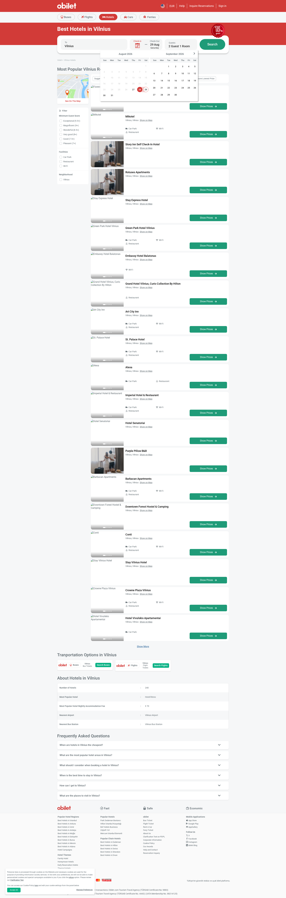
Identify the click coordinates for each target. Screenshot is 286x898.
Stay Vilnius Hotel (136, 562)
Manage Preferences (84, 890)
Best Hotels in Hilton (109, 845)
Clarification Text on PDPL (154, 837)
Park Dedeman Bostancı (110, 820)
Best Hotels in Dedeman (110, 842)
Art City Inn (132, 311)
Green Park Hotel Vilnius (140, 227)
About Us (147, 833)
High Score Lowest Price (203, 78)
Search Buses (103, 665)
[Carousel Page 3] (108, 109)
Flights (88, 17)
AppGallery (193, 827)
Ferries (151, 17)
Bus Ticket (147, 820)
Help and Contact (150, 850)
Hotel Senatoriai (135, 423)
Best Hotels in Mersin (67, 843)
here (36, 885)
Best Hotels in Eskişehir (68, 837)
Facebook (192, 839)
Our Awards (148, 846)
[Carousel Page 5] (111, 109)
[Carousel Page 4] (109, 109)
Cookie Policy (148, 843)
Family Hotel (63, 858)
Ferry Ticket (148, 830)
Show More (143, 646)
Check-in (137, 41)
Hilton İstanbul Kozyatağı (110, 824)
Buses (67, 17)
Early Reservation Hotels (68, 865)
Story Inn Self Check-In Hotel (142, 144)
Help (182, 5)
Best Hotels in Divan (108, 855)
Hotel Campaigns (65, 850)
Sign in (222, 5)
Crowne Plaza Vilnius (138, 590)
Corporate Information (152, 840)
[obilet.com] (74, 8)
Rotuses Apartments (137, 172)
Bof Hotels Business (109, 827)
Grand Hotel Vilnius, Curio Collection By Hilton (153, 283)
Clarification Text (17, 880)
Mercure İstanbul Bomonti (111, 833)
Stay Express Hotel (136, 200)
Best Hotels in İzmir (66, 827)
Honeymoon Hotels (66, 862)
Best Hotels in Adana (66, 846)
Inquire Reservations (201, 5)
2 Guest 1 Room (179, 46)
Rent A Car (147, 827)
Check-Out (155, 41)
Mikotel (130, 116)
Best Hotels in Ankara (67, 824)
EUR (172, 6)
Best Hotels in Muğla (66, 833)
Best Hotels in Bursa (66, 840)
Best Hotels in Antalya (67, 830)
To (66, 42)
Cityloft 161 (105, 830)
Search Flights (161, 665)
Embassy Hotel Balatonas (140, 255)
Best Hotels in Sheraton (110, 852)
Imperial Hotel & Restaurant (142, 395)
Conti (128, 534)
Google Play (193, 824)
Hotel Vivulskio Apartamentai (143, 618)
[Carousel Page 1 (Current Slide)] (104, 109)
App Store (192, 820)
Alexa (128, 367)
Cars (130, 17)
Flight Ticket (148, 824)
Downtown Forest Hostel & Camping (146, 506)
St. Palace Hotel (135, 339)
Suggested (99, 78)
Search (212, 44)
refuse (71, 877)
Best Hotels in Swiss (109, 848)
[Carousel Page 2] (106, 109)
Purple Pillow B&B (136, 450)
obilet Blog (192, 845)
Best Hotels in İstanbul (67, 820)
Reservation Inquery (151, 853)
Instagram (192, 842)
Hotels (109, 17)
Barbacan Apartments (138, 478)
